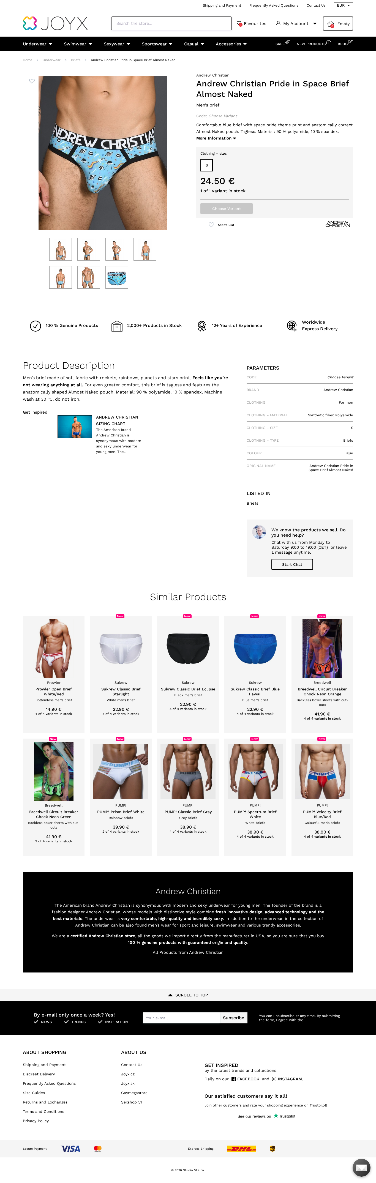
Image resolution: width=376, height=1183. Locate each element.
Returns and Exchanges (45, 1102)
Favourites (253, 23)
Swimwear (75, 44)
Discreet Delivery (39, 1074)
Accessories (228, 44)
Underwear (35, 44)
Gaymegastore (134, 1093)
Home (27, 60)
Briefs (75, 60)
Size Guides (34, 1093)
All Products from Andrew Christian (188, 952)
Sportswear (154, 44)
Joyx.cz (128, 1074)
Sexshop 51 (131, 1102)
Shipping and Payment (222, 5)
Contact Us (316, 5)
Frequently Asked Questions (273, 5)
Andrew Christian (213, 75)
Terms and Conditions (43, 1111)
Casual (191, 44)
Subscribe (233, 1017)
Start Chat (292, 564)
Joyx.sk (128, 1083)
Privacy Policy (36, 1121)
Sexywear (114, 44)
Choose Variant (226, 208)
